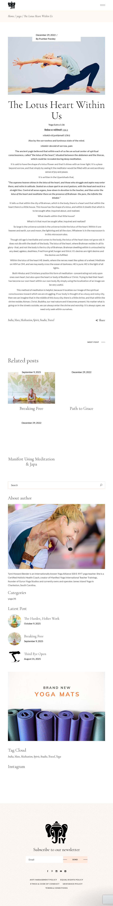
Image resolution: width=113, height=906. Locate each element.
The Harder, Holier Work (41, 618)
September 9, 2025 (31, 372)
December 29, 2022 (46, 34)
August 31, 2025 (32, 658)
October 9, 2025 (32, 623)
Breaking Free (31, 408)
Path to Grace (81, 408)
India (11, 320)
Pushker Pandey (47, 38)
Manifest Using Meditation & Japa (31, 461)
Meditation (26, 320)
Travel (51, 320)
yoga (18, 16)
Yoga (58, 756)
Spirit (36, 320)
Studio (43, 320)
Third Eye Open (35, 654)
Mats (17, 320)
